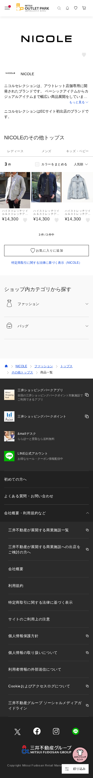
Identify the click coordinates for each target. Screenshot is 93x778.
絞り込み (79, 769)
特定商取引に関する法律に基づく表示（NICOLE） (46, 262)
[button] (46, 102)
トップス (66, 366)
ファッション (43, 366)
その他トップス (22, 372)
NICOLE (21, 366)
